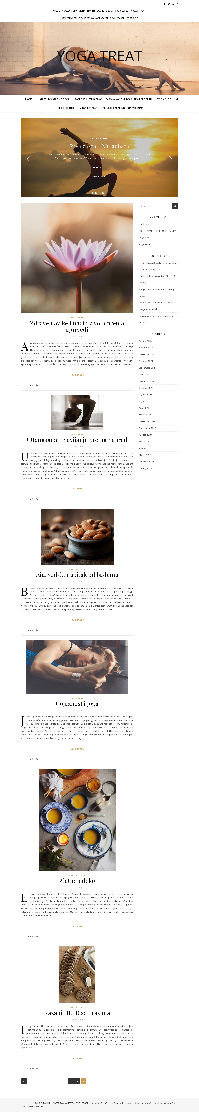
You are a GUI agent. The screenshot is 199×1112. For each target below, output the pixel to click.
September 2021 (147, 367)
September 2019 (147, 428)
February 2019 (146, 461)
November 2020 (147, 381)
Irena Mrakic (32, 385)
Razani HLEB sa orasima (77, 1012)
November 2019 (147, 421)
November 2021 (147, 354)
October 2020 (146, 387)
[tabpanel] (99, 157)
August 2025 (145, 340)
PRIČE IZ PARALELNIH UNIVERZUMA (69, 11)
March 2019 (145, 454)
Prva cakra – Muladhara (99, 145)
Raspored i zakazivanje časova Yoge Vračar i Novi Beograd (93, 18)
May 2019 (144, 441)
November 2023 (147, 347)
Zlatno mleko (77, 880)
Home (28, 99)
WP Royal (39, 1106)
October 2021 (146, 361)
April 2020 (144, 407)
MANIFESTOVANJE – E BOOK (100, 11)
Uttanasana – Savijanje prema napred (77, 439)
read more (99, 167)
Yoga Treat (99, 55)
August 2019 (145, 434)
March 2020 (145, 414)
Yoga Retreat (138, 11)
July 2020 (143, 401)
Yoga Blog (132, 18)
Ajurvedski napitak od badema (77, 574)
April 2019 (144, 448)
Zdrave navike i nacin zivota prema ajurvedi (77, 326)
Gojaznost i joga (77, 703)
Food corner (122, 11)
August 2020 (145, 394)
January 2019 (145, 468)
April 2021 (144, 374)
